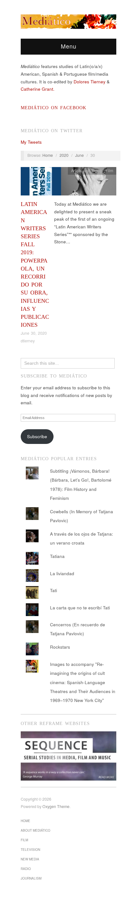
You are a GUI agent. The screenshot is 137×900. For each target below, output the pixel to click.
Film (109, 170)
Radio (26, 868)
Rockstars (60, 647)
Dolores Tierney (89, 82)
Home (47, 155)
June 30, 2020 (34, 333)
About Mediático (35, 830)
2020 (64, 155)
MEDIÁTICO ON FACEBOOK (53, 107)
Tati (53, 590)
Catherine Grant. (37, 89)
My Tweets (31, 142)
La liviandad (62, 573)
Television (30, 849)
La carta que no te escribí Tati (80, 608)
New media (30, 859)
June (79, 155)
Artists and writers (87, 170)
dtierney (28, 341)
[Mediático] (68, 20)
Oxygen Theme (55, 806)
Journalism (31, 878)
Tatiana (57, 556)
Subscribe (37, 436)
